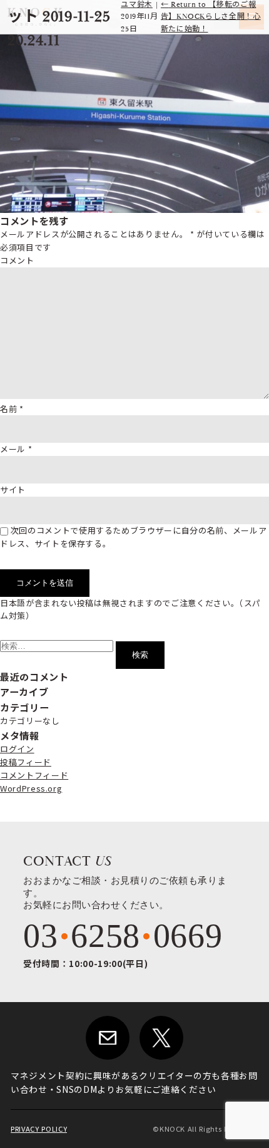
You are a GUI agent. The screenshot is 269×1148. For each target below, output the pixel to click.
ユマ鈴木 (137, 4)
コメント (17, 260)
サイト (13, 489)
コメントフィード (34, 775)
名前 (12, 409)
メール (16, 449)
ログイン (17, 749)
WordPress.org (31, 788)
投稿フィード (25, 762)
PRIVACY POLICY (39, 1129)
